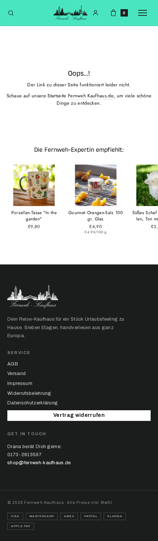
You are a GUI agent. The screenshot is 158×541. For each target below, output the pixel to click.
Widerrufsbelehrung (29, 393)
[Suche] (10, 13)
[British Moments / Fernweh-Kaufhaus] (70, 13)
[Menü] (144, 13)
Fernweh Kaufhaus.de (91, 95)
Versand (16, 373)
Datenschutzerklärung (32, 402)
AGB (12, 364)
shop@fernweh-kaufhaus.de (39, 462)
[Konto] (95, 13)
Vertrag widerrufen (79, 415)
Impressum (19, 383)
